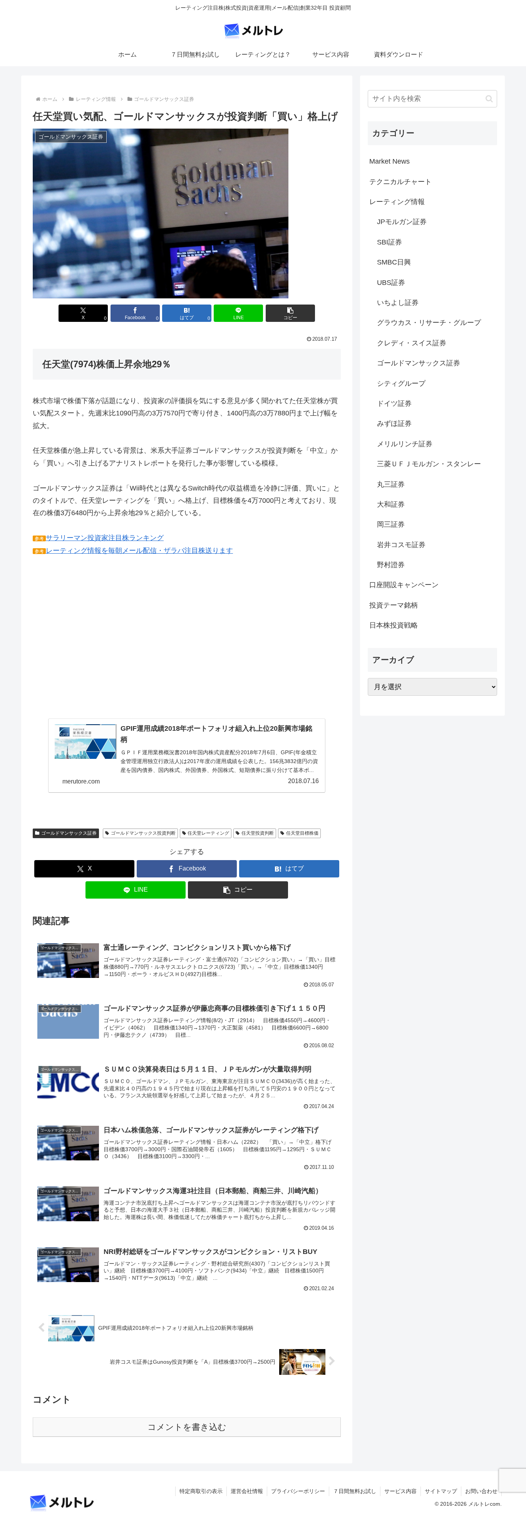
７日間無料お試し (354, 1491)
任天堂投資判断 (257, 833)
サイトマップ (441, 1491)
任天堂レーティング (208, 833)
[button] (290, 313)
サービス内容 (400, 1491)
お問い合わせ (481, 1491)
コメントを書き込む (186, 1427)
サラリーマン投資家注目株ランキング (105, 538)
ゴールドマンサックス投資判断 (143, 833)
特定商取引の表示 (201, 1491)
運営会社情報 (247, 1491)
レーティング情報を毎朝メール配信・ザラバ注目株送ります (139, 550)
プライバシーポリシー (298, 1491)
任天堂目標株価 (302, 833)
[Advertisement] (97, 648)
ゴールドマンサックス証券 (69, 833)
